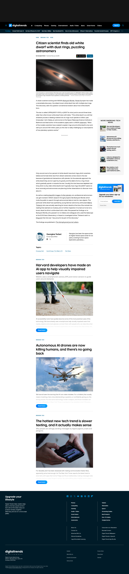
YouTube (78, 496)
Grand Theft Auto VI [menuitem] (18, 31)
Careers (68, 551)
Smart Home (74, 514)
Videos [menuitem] (99, 26)
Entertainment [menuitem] (63, 26)
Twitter (74, 496)
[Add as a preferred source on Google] (81, 56)
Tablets (104, 503)
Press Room (100, 554)
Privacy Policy (103, 205)
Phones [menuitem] (46, 26)
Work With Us (70, 554)
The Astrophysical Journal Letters (67, 222)
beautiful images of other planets (60, 195)
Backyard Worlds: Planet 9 (72, 101)
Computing (74, 506)
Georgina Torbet (41, 56)
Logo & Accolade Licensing (78, 539)
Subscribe (117, 201)
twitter (50, 239)
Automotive (74, 520)
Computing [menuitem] (38, 26)
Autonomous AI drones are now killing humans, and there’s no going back (114, 139)
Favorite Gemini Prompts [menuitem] (101, 31)
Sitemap (99, 557)
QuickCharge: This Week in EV (55, 251)
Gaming (73, 509)
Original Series (106, 520)
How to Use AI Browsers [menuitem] (72, 31)
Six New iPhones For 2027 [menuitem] (33, 31)
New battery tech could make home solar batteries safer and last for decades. (113, 169)
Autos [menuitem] (83, 26)
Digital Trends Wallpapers (108, 533)
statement (83, 122)
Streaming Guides (107, 511)
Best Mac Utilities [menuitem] (46, 31)
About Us (73, 527)
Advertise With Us (76, 533)
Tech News (68, 251)
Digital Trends (14, 28)
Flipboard (92, 496)
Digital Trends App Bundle (109, 539)
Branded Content (106, 530)
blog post (39, 218)
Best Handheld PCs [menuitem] (58, 31)
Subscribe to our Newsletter (109, 527)
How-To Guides (106, 517)
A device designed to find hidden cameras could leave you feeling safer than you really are (114, 160)
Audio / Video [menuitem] (74, 26)
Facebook (67, 496)
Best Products (106, 514)
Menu (6, 25)
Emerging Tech (40, 251)
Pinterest (85, 496)
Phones (73, 503)
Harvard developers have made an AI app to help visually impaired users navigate (113, 130)
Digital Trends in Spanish (108, 536)
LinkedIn (89, 496)
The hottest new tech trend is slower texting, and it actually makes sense (113, 149)
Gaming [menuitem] (53, 26)
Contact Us (74, 530)
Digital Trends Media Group (15, 567)
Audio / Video (75, 511)
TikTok (81, 496)
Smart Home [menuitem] (91, 26)
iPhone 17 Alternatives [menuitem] (86, 31)
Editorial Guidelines (76, 536)
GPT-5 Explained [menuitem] (115, 31)
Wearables (105, 506)
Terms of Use (70, 560)
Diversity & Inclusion (71, 557)
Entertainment (75, 517)
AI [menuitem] (31, 26)
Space (104, 509)
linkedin (47, 239)
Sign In (116, 25)
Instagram (71, 496)
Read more (41, 330)
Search (123, 25)
